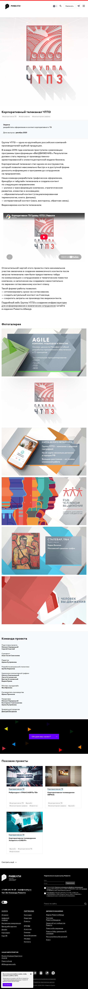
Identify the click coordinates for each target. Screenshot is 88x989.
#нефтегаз (34, 806)
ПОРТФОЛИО (29, 911)
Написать (69, 6)
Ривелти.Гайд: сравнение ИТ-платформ (56, 932)
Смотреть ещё (8, 862)
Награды (27, 938)
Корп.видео (6, 932)
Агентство (28, 929)
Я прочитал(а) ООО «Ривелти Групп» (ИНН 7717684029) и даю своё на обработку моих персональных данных (67, 888)
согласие (84, 889)
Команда (27, 932)
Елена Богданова (30, 935)
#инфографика (24, 116)
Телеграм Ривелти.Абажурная (53, 919)
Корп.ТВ (4, 936)
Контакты (27, 942)
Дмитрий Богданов (9, 711)
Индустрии (28, 918)
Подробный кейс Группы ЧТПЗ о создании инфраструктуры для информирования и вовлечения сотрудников (34, 304)
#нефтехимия (14, 851)
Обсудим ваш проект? (41, 736)
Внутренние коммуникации (11, 923)
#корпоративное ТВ (9, 116)
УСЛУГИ (5, 911)
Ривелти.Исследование (54, 928)
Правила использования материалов (44, 979)
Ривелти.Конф (7, 961)
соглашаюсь (51, 892)
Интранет (5, 915)
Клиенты (27, 921)
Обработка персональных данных (44, 982)
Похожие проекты (15, 761)
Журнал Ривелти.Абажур (55, 915)
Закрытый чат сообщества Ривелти (55, 924)
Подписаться (70, 883)
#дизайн (29, 803)
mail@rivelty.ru (24, 889)
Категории (28, 915)
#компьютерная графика (41, 116)
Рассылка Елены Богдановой (56, 936)
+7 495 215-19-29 (9, 889)
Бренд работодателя (9, 926)
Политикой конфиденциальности (12, 979)
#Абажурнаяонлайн (9, 964)
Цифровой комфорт (5, 919)
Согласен (7, 985)
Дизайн (4, 929)
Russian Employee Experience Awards (12, 957)
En (56, 6)
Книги (48, 940)
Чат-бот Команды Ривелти (14, 892)
